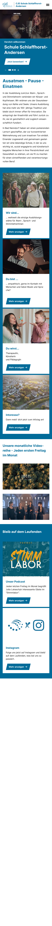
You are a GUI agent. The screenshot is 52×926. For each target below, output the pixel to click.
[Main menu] (47, 5)
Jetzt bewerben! (15, 61)
